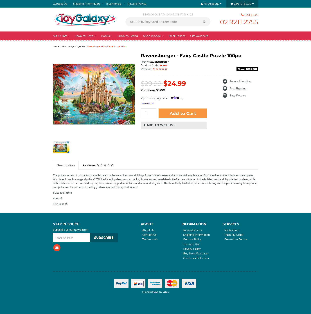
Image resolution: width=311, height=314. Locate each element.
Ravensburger (159, 62)
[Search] (205, 21)
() (242, 3)
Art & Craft (60, 36)
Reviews (89, 165)
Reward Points (136, 3)
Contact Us (60, 3)
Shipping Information (86, 3)
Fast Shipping (238, 88)
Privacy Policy (191, 248)
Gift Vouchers (199, 36)
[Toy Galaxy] (85, 19)
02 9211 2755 (239, 22)
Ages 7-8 (81, 46)
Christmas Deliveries (195, 258)
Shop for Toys (84, 36)
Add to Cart (183, 113)
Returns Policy (192, 239)
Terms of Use (191, 244)
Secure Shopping (240, 81)
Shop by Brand (128, 36)
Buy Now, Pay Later (195, 253)
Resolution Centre (235, 239)
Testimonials (113, 3)
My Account (232, 230)
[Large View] (61, 147)
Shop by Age (68, 46)
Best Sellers (177, 36)
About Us (148, 230)
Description (66, 165)
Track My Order (233, 234)
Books (105, 36)
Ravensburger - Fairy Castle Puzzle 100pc (106, 46)
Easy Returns (237, 95)
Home (56, 46)
